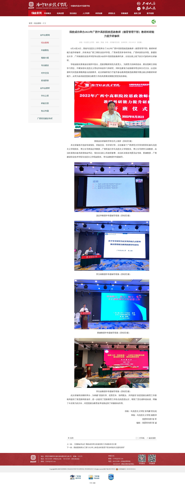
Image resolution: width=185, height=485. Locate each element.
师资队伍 (111, 13)
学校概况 (47, 13)
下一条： (96, 447)
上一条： (91, 444)
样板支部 (45, 103)
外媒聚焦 (45, 50)
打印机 (142, 438)
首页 (34, 13)
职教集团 (124, 13)
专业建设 (45, 65)
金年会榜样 (45, 88)
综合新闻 (37, 23)
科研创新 (98, 13)
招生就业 (73, 13)
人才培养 (86, 13)
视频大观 (45, 58)
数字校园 (150, 13)
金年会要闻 (45, 35)
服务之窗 (137, 13)
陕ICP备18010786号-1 (110, 469)
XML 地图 (92, 483)
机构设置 (60, 13)
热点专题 (45, 111)
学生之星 (45, 96)
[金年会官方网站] (61, 5)
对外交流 (45, 73)
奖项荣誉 (45, 80)
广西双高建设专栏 (45, 118)
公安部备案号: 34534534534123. (127, 469)
